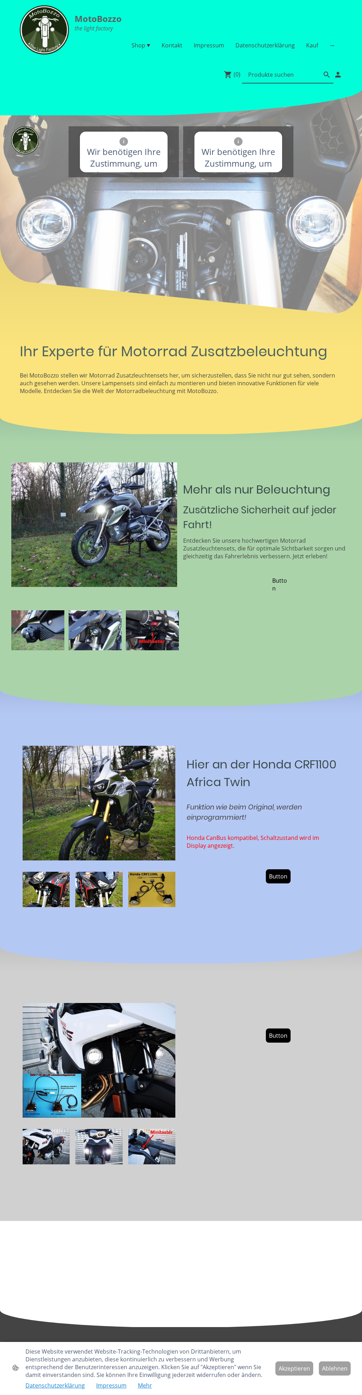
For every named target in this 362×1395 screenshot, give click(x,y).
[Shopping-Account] (338, 74)
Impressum (111, 1385)
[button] (326, 74)
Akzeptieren (294, 1368)
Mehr (145, 1385)
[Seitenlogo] (44, 29)
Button (279, 584)
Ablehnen (335, 1368)
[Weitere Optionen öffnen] (332, 45)
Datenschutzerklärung (55, 1385)
